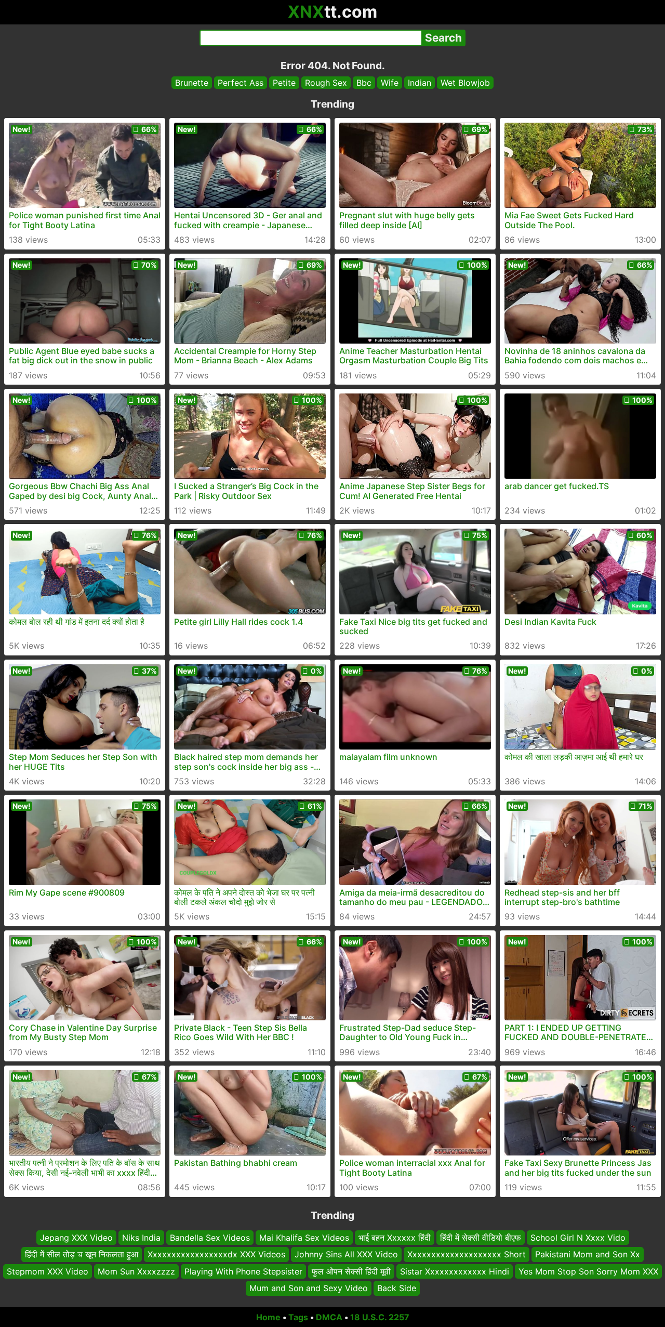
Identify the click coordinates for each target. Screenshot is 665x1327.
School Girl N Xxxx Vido (578, 1237)
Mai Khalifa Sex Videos (304, 1237)
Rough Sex (326, 82)
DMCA (329, 1317)
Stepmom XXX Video (47, 1271)
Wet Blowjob (465, 82)
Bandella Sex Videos (210, 1237)
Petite (284, 82)
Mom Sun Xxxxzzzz (136, 1271)
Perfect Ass (240, 82)
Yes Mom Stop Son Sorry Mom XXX (588, 1271)
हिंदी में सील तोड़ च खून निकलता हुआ (81, 1254)
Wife (389, 82)
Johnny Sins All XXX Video (346, 1254)
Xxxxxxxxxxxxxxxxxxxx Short (466, 1254)
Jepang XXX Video (76, 1237)
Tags (298, 1317)
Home (268, 1317)
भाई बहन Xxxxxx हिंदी (394, 1237)
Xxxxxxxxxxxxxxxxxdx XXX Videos (216, 1254)
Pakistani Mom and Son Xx (587, 1254)
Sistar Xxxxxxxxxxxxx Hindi (454, 1271)
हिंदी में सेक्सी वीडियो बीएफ (480, 1237)
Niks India (141, 1237)
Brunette (191, 82)
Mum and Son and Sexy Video (308, 1288)
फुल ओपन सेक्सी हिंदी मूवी (351, 1271)
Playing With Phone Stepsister (243, 1271)
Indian (419, 82)
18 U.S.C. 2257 (379, 1317)
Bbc (363, 82)
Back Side (396, 1288)
